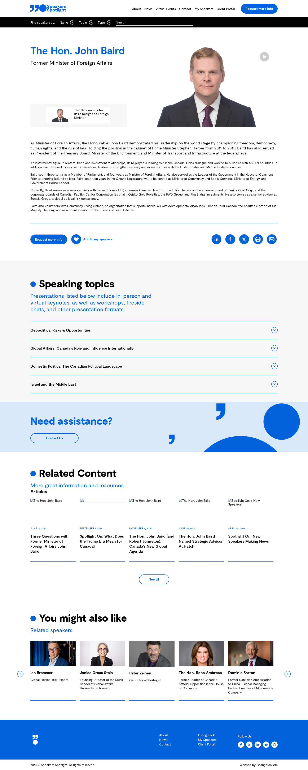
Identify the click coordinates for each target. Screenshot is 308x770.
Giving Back (206, 735)
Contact (185, 9)
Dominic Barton (241, 672)
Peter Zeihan (140, 673)
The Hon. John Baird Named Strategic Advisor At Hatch (201, 541)
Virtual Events (166, 9)
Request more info (259, 8)
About (136, 9)
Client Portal (226, 9)
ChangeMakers (267, 765)
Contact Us (54, 438)
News (148, 9)
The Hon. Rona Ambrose (200, 672)
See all (154, 579)
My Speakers (204, 9)
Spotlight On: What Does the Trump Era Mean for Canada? (102, 541)
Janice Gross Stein (96, 672)
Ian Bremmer (41, 672)
